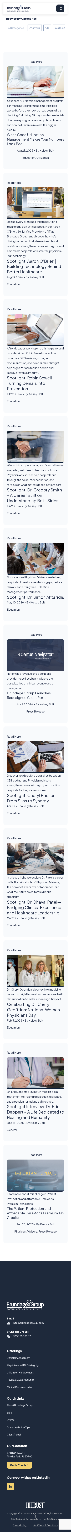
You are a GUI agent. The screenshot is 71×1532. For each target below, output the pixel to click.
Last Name (13, 757)
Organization (18, 785)
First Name (13, 743)
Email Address (15, 771)
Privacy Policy (50, 798)
